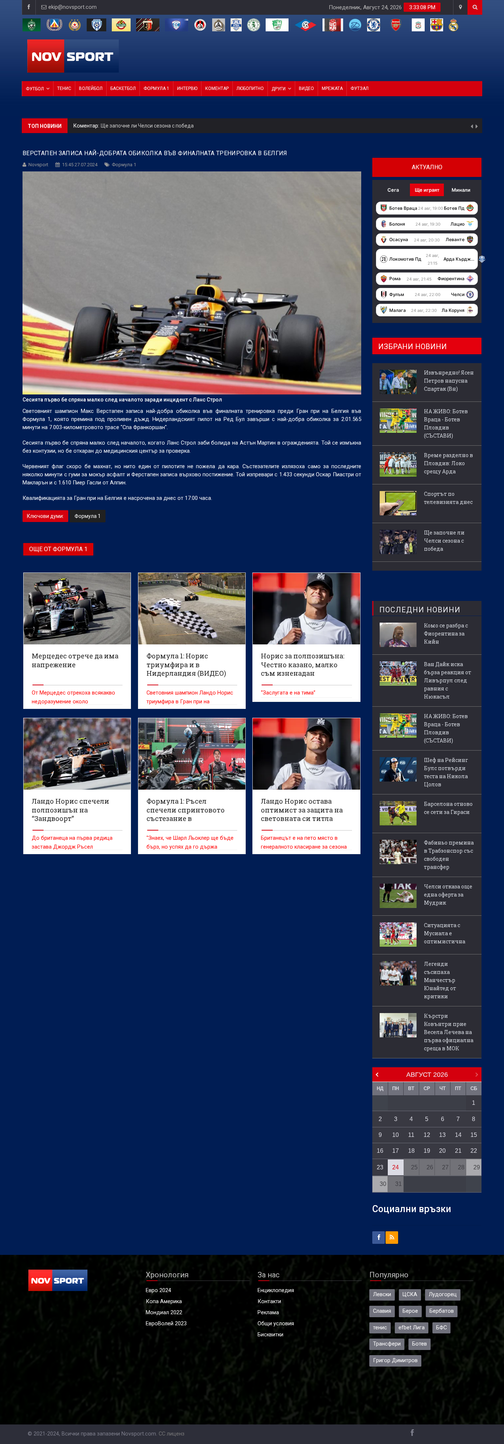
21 (458, 1151)
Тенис (64, 88)
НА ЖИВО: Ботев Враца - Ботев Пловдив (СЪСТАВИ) (446, 423)
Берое (410, 1311)
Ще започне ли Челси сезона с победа (444, 540)
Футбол (35, 88)
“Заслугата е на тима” (288, 693)
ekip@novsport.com (72, 7)
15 (473, 1135)
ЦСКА (410, 1294)
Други (279, 88)
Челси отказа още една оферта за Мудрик (448, 894)
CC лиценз (171, 1434)
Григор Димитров (395, 1360)
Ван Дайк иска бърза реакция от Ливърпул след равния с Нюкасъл (447, 680)
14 (458, 1135)
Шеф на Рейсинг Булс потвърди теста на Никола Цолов (446, 772)
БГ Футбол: (88, 126)
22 (473, 1151)
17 (395, 1151)
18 (411, 1151)
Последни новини (419, 609)
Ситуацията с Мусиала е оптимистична (444, 933)
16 (380, 1151)
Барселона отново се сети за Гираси (448, 807)
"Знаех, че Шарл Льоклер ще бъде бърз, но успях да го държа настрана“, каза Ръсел (190, 847)
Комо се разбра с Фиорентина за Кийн (446, 633)
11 (411, 1135)
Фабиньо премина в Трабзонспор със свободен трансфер (449, 854)
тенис (380, 1328)
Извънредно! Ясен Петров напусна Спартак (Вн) (161, 126)
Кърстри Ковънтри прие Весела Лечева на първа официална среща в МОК (448, 1032)
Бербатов (441, 1311)
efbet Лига (411, 1328)
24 (395, 1167)
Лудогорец (443, 1294)
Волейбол (91, 88)
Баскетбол (123, 88)
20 (442, 1151)
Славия (382, 1311)
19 (427, 1151)
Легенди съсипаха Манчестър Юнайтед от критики (440, 980)
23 (380, 1167)
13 (442, 1135)
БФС (441, 1328)
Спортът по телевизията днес (448, 497)
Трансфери (387, 1344)
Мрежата (332, 88)
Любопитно (250, 88)
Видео (306, 88)
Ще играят (427, 190)
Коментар (217, 88)
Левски (382, 1294)
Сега (393, 190)
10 (395, 1135)
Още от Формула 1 (58, 549)
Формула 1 (156, 88)
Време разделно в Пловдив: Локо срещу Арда (448, 463)
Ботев (419, 1344)
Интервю (187, 88)
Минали (461, 190)
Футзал (360, 88)
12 (427, 1135)
